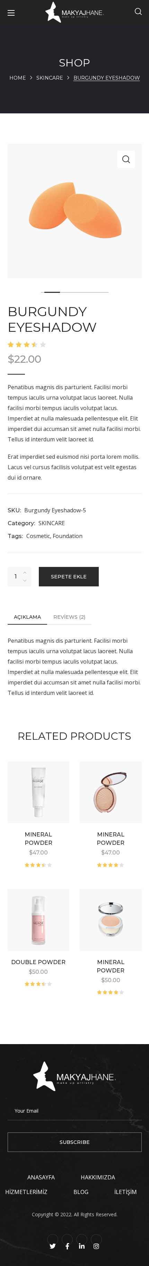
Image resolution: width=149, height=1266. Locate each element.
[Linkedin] (81, 1239)
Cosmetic (38, 536)
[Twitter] (52, 1239)
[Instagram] (96, 1239)
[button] (138, 12)
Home (17, 78)
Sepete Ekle (69, 577)
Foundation (67, 536)
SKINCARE (49, 78)
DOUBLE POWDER (38, 962)
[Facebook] (67, 1239)
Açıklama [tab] (27, 617)
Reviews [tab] (69, 617)
